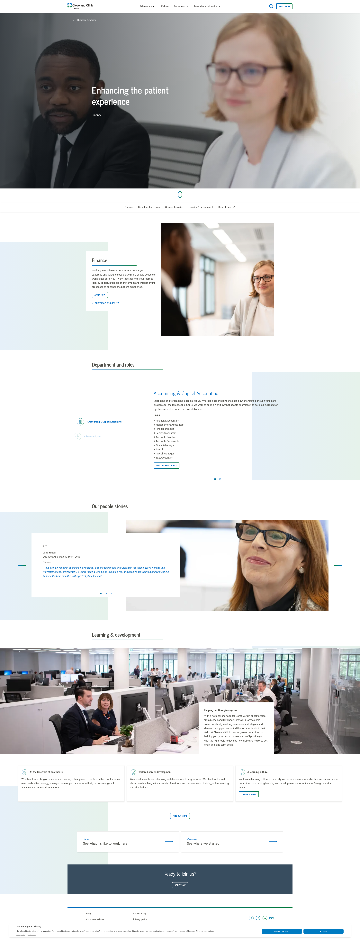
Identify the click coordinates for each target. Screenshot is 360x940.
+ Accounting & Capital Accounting (104, 421)
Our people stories (174, 207)
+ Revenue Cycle (92, 436)
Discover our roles (166, 465)
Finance (129, 207)
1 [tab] (215, 479)
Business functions (86, 20)
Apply (284, 6)
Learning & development (201, 207)
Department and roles (149, 207)
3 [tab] (111, 593)
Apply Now (99, 295)
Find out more (249, 794)
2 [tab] (220, 479)
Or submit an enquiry (103, 302)
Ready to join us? (226, 207)
